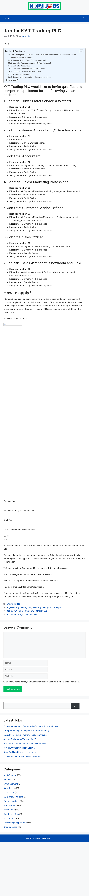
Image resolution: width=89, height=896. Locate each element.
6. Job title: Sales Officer (21, 74)
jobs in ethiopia (54, 607)
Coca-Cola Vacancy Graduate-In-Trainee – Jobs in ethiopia (30, 726)
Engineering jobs (11, 801)
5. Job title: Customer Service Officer (26, 71)
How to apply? (12, 80)
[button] (83, 18)
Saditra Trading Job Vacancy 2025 (19, 739)
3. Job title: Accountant (20, 66)
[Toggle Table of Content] (80, 51)
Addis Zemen (9, 775)
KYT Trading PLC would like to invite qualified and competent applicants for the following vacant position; (43, 56)
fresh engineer (39, 607)
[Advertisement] (44, 868)
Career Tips (8, 792)
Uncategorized (13, 604)
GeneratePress (57, 838)
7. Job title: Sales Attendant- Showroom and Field (31, 77)
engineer (11, 607)
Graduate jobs (10, 805)
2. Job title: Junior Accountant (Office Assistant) (31, 63)
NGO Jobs (8, 818)
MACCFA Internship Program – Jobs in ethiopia (25, 735)
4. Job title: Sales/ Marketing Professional (28, 69)
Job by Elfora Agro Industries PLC (22, 614)
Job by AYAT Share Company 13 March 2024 (28, 611)
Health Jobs (9, 810)
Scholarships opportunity (15, 823)
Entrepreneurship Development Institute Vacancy (26, 730)
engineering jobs (23, 607)
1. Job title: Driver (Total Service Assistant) (28, 60)
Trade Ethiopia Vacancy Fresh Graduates (22, 756)
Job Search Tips (11, 814)
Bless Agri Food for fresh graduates (19, 752)
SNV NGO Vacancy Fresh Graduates (20, 748)
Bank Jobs (8, 788)
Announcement (10, 784)
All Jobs (7, 780)
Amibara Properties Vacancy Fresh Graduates (24, 743)
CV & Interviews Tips (13, 797)
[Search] (75, 706)
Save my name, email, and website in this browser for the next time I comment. (43, 682)
